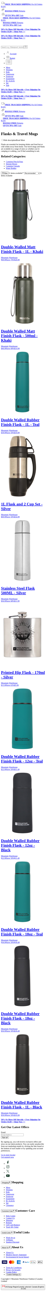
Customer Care (7, 1211)
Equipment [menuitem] (10, 79)
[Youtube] (8, 1177)
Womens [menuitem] (9, 70)
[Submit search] (26, 46)
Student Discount (12, 1242)
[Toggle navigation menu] (9, 61)
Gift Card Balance (13, 1225)
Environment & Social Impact (17, 1257)
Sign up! (5, 1137)
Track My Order (12, 1227)
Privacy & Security (13, 1270)
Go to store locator (8, 1155)
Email (3, 1132)
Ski (7, 1203)
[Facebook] (8, 1164)
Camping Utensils (13, 166)
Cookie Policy (11, 1272)
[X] (8, 1172)
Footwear (9, 1196)
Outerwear (10, 1194)
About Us (5, 1248)
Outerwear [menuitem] (10, 74)
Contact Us (10, 1218)
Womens (9, 1190)
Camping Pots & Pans (14, 162)
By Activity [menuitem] (10, 81)
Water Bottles (11, 168)
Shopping (5, 1183)
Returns (9, 1223)
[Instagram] (8, 1168)
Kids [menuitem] (8, 72)
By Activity (10, 1201)
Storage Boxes (11, 164)
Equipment (10, 1199)
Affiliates (9, 1240)
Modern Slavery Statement (16, 1255)
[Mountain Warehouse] (12, 44)
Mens (8, 1187)
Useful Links (6, 1233)
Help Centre (10, 1216)
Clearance (10, 1205)
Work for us (10, 1238)
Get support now (7, 1157)
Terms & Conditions (14, 1268)
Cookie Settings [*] (13, 1275)
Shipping (9, 1220)
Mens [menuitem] (8, 67)
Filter (5, 173)
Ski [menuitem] (7, 83)
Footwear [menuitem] (9, 76)
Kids (8, 1192)
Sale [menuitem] (7, 85)
